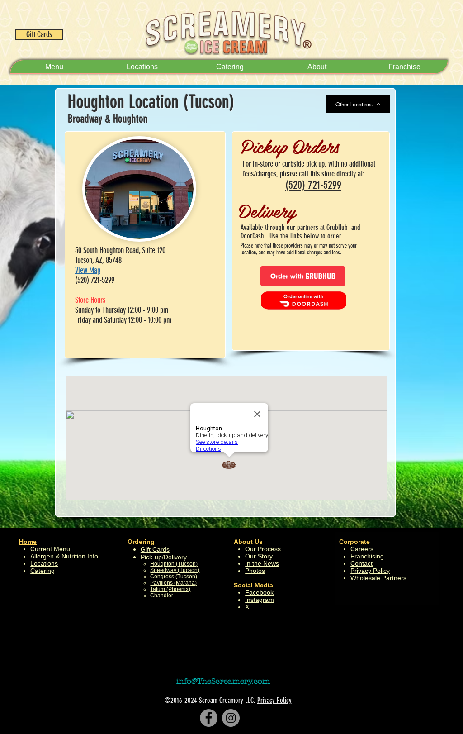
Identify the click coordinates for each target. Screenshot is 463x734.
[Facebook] (208, 718)
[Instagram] (231, 718)
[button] (316, 66)
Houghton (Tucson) (174, 564)
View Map (87, 270)
